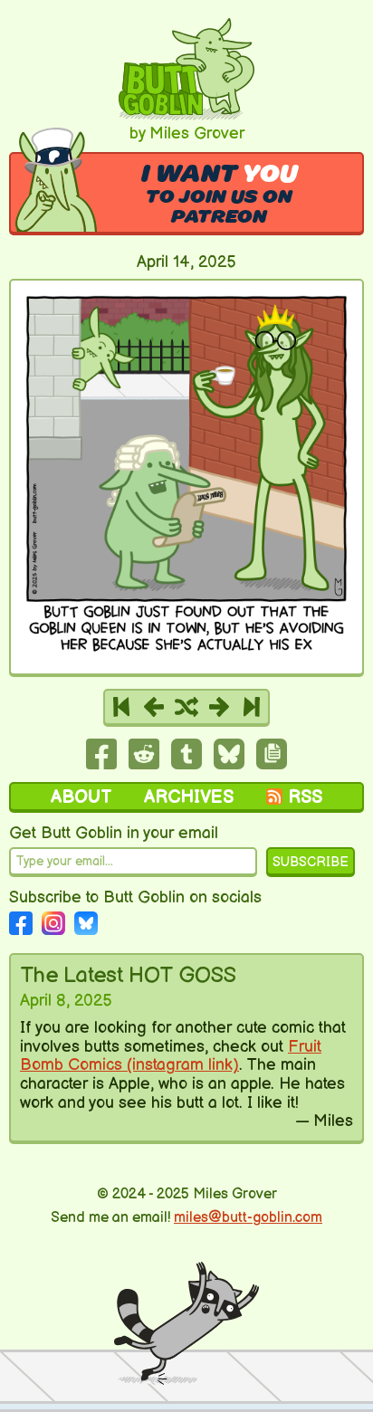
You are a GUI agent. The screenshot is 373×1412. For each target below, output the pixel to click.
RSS (305, 797)
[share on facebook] (101, 764)
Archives (189, 797)
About (81, 797)
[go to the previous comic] (154, 707)
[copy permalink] (271, 764)
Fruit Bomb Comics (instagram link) (170, 1056)
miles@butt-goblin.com (248, 1217)
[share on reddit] (144, 764)
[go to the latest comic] (251, 707)
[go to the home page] (186, 115)
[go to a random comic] (186, 707)
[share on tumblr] (186, 764)
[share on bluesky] (229, 764)
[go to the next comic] (219, 707)
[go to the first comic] (121, 707)
